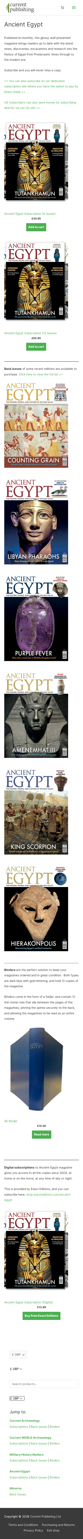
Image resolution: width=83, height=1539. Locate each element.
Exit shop (53, 1530)
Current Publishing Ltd (45, 1516)
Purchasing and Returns (58, 1525)
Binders (55, 1426)
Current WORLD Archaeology (30, 1437)
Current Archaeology (25, 1420)
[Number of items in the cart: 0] (62, 7)
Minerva (15, 1488)
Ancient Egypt (20, 1471)
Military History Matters (27, 1454)
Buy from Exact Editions (41, 1315)
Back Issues (39, 1426)
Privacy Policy (33, 1530)
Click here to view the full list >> (41, 374)
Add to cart (36, 227)
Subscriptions (19, 1426)
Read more (41, 1134)
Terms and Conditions (23, 1525)
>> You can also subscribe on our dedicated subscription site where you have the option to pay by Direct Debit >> (41, 86)
